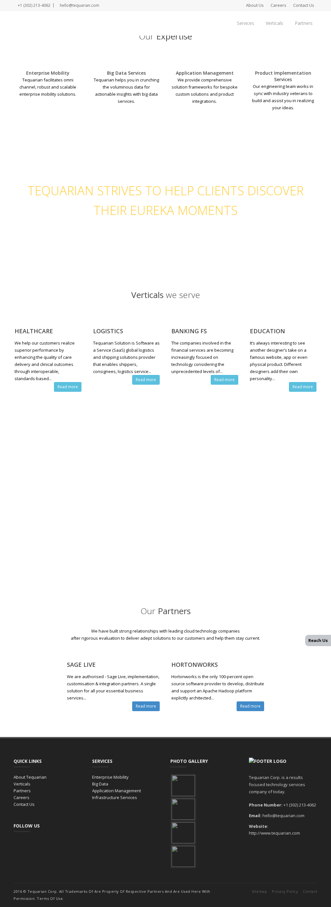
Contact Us (303, 5)
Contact (310, 891)
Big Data (100, 784)
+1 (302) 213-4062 (33, 5)
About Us (255, 5)
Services (245, 23)
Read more (68, 386)
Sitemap (259, 891)
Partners (304, 23)
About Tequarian (30, 777)
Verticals (274, 23)
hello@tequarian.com (79, 5)
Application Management (116, 791)
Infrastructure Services (114, 797)
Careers (278, 5)
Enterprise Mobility (110, 777)
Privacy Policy (285, 891)
